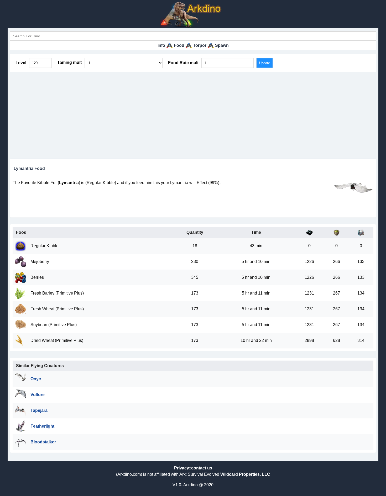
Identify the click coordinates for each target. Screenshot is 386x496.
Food (179, 45)
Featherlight (42, 426)
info (161, 45)
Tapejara (39, 410)
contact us (201, 468)
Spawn (222, 45)
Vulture (37, 394)
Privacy (181, 468)
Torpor (199, 45)
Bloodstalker (43, 442)
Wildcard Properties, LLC (245, 474)
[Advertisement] (193, 115)
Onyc (35, 379)
